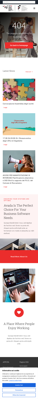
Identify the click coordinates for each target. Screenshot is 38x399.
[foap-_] (23, 6)
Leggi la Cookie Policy (15, 380)
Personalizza (19, 390)
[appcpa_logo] (8, 6)
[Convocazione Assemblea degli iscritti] (19, 90)
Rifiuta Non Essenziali (19, 395)
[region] (19, 383)
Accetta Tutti (19, 385)
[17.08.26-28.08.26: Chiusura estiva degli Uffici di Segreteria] (19, 124)
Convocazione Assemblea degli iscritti (18, 104)
